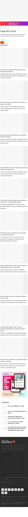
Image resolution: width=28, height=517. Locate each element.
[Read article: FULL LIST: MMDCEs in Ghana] (4, 407)
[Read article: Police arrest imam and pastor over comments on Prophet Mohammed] (14, 221)
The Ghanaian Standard (8, 502)
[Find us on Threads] (15, 489)
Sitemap (12, 499)
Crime (2, 460)
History (12, 460)
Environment (4, 467)
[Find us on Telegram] (22, 489)
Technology (22, 467)
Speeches (21, 464)
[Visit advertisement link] (14, 384)
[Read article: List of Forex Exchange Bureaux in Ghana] (4, 412)
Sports (20, 465)
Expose (3, 469)
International (13, 462)
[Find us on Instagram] (6, 493)
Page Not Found (7, 27)
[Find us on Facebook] (2, 489)
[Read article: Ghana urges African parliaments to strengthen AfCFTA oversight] (14, 123)
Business (3, 458)
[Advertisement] (14, 9)
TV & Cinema (22, 469)
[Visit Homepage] (14, 23)
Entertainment (4, 465)
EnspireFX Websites (10, 503)
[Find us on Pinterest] (19, 489)
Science (21, 458)
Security (21, 460)
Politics (12, 471)
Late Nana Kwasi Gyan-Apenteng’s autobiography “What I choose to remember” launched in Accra (17, 428)
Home (1, 27)
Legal (11, 464)
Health (11, 458)
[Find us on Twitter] (6, 489)
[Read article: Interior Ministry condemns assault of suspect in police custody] (14, 284)
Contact (7, 499)
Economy (3, 462)
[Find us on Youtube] (9, 489)
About (2, 499)
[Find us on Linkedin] (12, 489)
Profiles (21, 457)
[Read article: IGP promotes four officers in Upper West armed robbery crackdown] (14, 347)
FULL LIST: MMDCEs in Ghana (16, 406)
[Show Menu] (2, 23)
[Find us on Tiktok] (2, 493)
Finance (12, 457)
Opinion (12, 469)
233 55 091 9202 (8, 481)
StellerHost (21, 503)
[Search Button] (26, 23)
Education (3, 464)
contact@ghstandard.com (10, 483)
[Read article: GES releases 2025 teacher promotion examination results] (4, 418)
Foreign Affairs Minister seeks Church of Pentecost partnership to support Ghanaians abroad (12, 328)
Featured (3, 471)
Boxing (3, 457)
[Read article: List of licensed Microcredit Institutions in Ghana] (4, 423)
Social (20, 462)
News (11, 467)
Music (11, 465)
